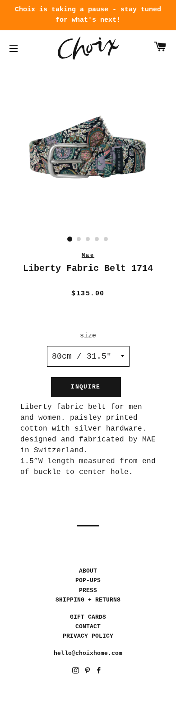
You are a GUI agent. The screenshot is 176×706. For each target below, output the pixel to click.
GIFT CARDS (88, 617)
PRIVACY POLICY (88, 636)
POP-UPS (88, 580)
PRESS (88, 590)
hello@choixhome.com (88, 653)
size (88, 336)
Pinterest (88, 672)
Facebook (99, 672)
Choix (88, 48)
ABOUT (88, 571)
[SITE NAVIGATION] (13, 48)
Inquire (85, 387)
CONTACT (88, 626)
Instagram (76, 672)
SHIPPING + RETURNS (88, 600)
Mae (88, 255)
